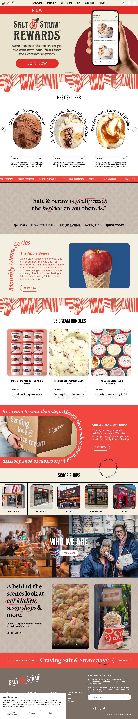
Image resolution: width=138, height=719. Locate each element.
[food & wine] (70, 225)
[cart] (123, 3)
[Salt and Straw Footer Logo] (24, 680)
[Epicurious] (20, 225)
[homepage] (11, 3)
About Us (102, 3)
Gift (78, 3)
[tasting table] (93, 225)
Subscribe (89, 3)
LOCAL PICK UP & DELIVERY (22, 660)
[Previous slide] (3, 129)
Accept (32, 713)
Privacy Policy (18, 707)
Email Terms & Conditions (119, 689)
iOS (69, 698)
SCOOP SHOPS (121, 660)
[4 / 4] (69, 40)
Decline (51, 713)
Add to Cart (26, 389)
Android (71, 701)
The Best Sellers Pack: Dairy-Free (69, 382)
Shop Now (100, 447)
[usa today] (115, 225)
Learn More (69, 553)
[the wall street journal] (43, 225)
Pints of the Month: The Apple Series (27, 382)
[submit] (126, 697)
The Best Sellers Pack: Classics (111, 382)
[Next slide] (134, 129)
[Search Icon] (134, 3)
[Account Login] (129, 3)
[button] (66, 72)
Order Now (51, 3)
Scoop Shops (66, 3)
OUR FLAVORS (37, 3)
